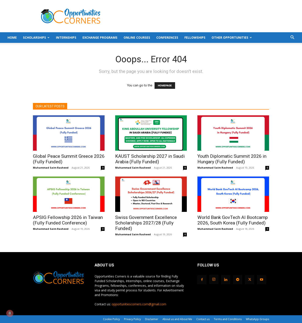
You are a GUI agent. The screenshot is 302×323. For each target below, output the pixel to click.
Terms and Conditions (228, 319)
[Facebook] (201, 279)
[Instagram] (213, 279)
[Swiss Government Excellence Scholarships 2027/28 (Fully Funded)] (151, 194)
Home (12, 37)
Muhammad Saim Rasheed (51, 167)
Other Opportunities (230, 37)
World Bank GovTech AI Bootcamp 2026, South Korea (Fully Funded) (232, 220)
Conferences (167, 37)
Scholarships (34, 37)
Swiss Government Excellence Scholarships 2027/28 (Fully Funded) (146, 223)
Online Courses (137, 37)
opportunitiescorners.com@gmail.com (139, 304)
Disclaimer (151, 319)
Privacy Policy (132, 319)
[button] (292, 38)
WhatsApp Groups (257, 319)
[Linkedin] (225, 279)
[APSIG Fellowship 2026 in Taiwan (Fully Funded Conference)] (69, 194)
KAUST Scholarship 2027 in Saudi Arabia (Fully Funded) (150, 159)
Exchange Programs (99, 37)
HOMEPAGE (165, 85)
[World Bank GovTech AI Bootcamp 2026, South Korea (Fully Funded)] (233, 194)
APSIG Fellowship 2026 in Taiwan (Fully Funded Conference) (68, 220)
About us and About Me (177, 319)
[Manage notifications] (9, 313)
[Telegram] (237, 279)
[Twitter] (249, 279)
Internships (66, 37)
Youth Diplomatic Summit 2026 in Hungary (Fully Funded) (231, 159)
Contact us (203, 319)
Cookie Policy (111, 319)
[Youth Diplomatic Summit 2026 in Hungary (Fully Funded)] (233, 133)
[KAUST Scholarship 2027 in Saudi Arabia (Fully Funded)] (151, 133)
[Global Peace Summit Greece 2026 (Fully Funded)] (69, 133)
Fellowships (194, 37)
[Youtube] (261, 279)
